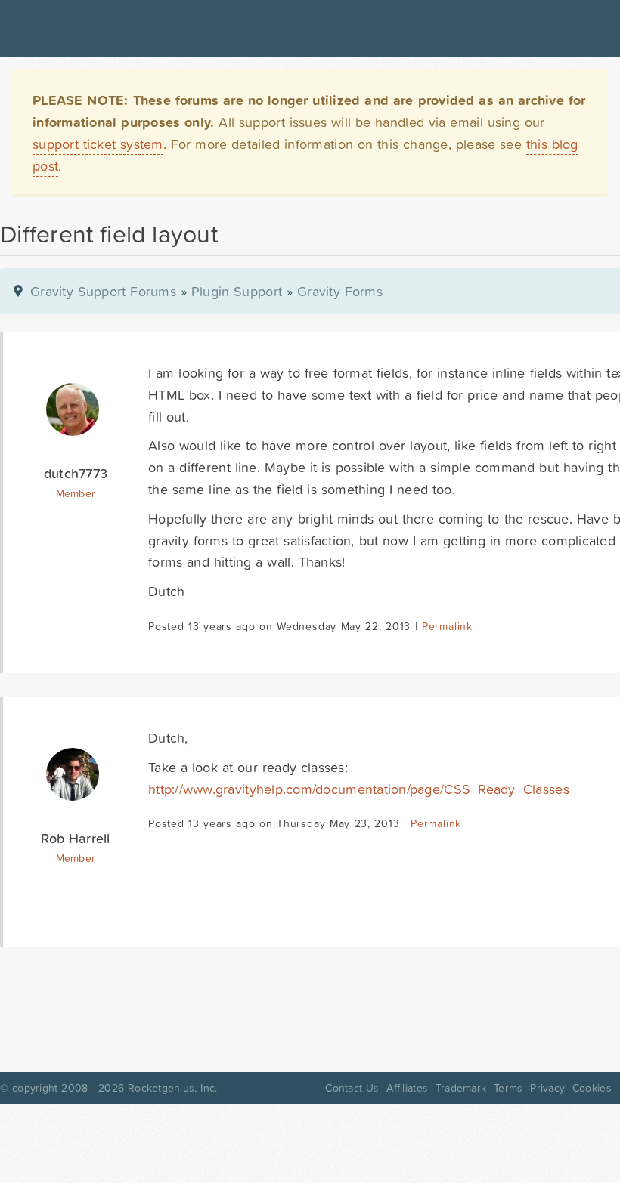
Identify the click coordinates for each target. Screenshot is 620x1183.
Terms (508, 1087)
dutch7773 (75, 473)
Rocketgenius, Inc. (172, 1087)
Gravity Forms (340, 291)
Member (76, 493)
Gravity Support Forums (103, 291)
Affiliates (407, 1087)
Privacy (547, 1087)
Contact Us (352, 1087)
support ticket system (98, 144)
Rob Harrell (75, 838)
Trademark (461, 1087)
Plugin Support (236, 291)
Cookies (592, 1087)
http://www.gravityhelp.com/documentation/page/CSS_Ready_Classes (358, 789)
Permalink (447, 626)
